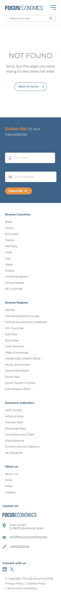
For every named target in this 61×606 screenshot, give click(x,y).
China (9, 228)
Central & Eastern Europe (22, 316)
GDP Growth (13, 410)
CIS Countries (14, 328)
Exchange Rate (15, 428)
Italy (8, 258)
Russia (9, 270)
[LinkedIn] (4, 569)
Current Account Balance (22, 446)
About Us (11, 474)
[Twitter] (12, 569)
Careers (10, 492)
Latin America (14, 346)
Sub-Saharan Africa (17, 389)
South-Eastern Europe (20, 382)
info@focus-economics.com (28, 536)
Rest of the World (17, 370)
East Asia (11, 334)
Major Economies (16, 352)
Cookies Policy (36, 583)
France (9, 240)
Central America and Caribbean (26, 322)
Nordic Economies (17, 364)
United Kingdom (16, 276)
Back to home (28, 86)
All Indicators (14, 452)
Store (8, 480)
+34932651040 (19, 546)
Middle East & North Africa (22, 358)
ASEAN (10, 310)
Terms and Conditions (22, 588)
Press (8, 486)
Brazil (8, 221)
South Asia (12, 376)
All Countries (13, 288)
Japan (9, 264)
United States (14, 282)
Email (9, 168)
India (8, 252)
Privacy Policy (14, 583)
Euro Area (11, 234)
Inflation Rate (14, 416)
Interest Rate (14, 422)
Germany (11, 246)
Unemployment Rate (19, 434)
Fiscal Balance (14, 440)
